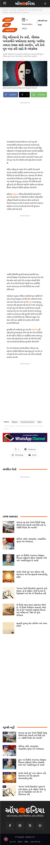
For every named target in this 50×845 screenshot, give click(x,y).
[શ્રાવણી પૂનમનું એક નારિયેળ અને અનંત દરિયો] (8, 628)
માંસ (30, 302)
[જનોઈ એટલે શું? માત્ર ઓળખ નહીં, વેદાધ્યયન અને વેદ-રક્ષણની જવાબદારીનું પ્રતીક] (8, 576)
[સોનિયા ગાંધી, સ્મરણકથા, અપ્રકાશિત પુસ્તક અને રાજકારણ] (8, 543)
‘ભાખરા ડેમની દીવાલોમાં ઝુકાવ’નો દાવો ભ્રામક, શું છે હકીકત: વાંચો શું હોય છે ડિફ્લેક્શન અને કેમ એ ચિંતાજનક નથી (31, 591)
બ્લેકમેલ (34, 329)
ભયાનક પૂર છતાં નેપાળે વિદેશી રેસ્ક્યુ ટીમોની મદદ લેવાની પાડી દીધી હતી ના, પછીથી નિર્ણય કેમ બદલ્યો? (31, 525)
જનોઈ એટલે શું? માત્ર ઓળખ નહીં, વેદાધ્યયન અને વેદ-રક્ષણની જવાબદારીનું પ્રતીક (31, 574)
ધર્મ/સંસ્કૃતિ (6, 773)
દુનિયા (5, 733)
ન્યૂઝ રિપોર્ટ (12, 10)
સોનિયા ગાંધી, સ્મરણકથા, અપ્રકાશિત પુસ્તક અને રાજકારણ (31, 540)
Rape (39, 422)
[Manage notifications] (6, 839)
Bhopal (14, 422)
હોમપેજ (5, 10)
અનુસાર (15, 194)
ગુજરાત (5, 760)
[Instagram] (20, 826)
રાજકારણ (6, 746)
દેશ (6, 25)
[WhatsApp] (40, 826)
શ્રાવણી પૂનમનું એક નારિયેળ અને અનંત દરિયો (31, 625)
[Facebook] (10, 826)
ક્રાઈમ (8, 19)
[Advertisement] (25, 243)
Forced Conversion (27, 422)
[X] (30, 826)
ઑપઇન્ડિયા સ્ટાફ (42, 22)
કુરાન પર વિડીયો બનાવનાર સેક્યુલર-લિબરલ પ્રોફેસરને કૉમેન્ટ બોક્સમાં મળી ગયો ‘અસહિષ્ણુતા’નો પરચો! (31, 558)
